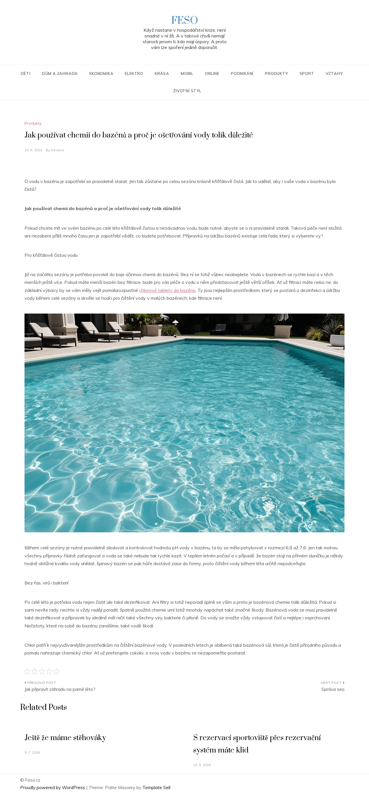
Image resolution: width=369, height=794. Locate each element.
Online (212, 73)
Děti (26, 73)
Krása (162, 73)
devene (57, 150)
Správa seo (332, 689)
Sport (307, 73)
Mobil (187, 73)
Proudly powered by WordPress (53, 787)
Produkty (276, 73)
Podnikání (242, 73)
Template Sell (156, 787)
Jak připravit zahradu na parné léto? (60, 689)
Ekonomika (101, 73)
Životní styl (187, 90)
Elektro (134, 73)
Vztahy (334, 73)
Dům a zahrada (60, 73)
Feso (184, 20)
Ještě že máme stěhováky (65, 738)
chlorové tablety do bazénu (167, 290)
